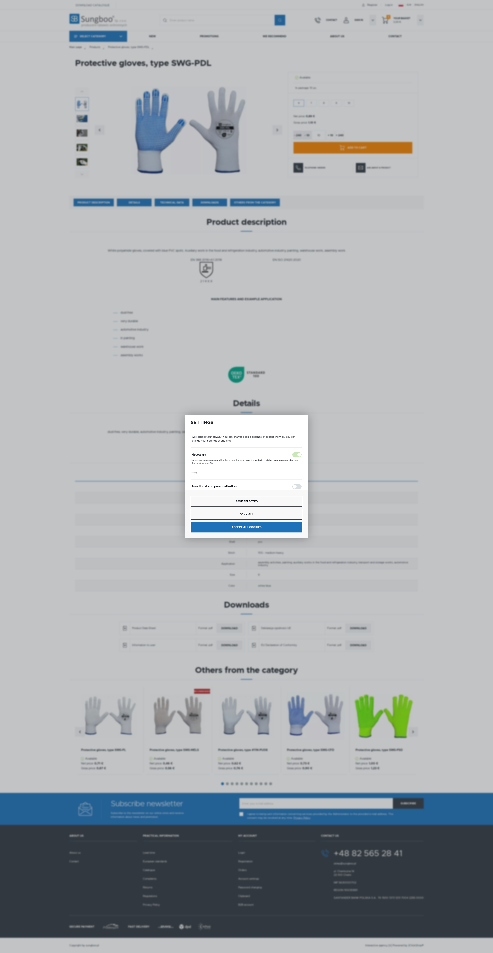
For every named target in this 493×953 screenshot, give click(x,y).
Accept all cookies (246, 527)
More (194, 472)
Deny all (246, 514)
